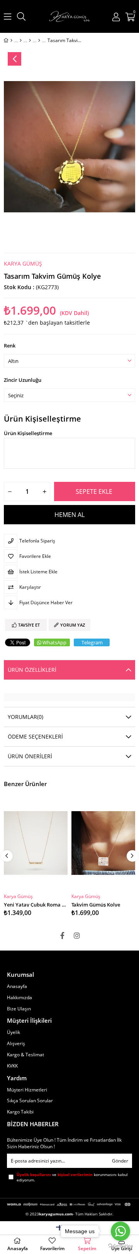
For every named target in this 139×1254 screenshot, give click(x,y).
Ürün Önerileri (30, 756)
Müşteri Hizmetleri (27, 1090)
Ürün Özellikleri (32, 669)
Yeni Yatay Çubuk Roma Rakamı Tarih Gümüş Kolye (36, 904)
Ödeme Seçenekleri (35, 736)
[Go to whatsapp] (120, 1231)
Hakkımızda (19, 998)
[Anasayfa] (11, 40)
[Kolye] (30, 40)
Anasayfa (17, 986)
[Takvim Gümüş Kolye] (103, 843)
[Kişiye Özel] (21, 40)
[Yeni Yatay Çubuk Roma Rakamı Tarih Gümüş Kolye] (36, 843)
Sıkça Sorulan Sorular (30, 1101)
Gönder (120, 1160)
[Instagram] (77, 935)
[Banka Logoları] (69, 1204)
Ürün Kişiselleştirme (42, 419)
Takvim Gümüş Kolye (95, 904)
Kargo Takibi (20, 1112)
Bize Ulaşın (19, 1009)
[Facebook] (62, 935)
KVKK (12, 1066)
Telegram (92, 642)
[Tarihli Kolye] (39, 40)
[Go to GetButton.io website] (120, 1246)
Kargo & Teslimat (25, 1055)
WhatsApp (54, 642)
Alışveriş (16, 1043)
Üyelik (13, 1032)
